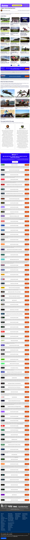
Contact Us (2, 516)
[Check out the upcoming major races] (8, 93)
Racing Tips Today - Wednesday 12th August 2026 (14, 53)
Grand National (24, 519)
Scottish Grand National (17, 516)
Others (9, 10)
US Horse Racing (3, 517)
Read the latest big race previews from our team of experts (7, 118)
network (7, 492)
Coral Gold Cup (24, 516)
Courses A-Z (9, 528)
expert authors (17, 13)
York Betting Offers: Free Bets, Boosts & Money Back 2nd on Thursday (24, 24)
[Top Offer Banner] (15, 5)
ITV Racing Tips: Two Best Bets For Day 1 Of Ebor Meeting (14, 33)
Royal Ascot (16, 519)
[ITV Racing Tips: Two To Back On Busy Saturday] (24, 39)
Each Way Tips (2, 526)
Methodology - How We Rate (4, 518)
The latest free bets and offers (19, 118)
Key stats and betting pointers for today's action (21, 108)
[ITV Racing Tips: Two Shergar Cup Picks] (15, 58)
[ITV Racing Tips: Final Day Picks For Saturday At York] (5, 19)
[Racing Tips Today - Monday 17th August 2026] (15, 39)
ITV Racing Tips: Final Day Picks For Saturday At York (5, 23)
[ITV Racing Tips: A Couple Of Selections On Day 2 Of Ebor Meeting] (5, 29)
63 (17, 65)
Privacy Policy (2, 519)
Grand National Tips (3, 530)
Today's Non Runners (10, 527)
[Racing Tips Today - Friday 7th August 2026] (24, 58)
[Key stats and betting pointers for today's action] (22, 103)
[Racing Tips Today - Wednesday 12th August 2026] (15, 48)
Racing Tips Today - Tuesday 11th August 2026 (24, 52)
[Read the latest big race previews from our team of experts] (8, 114)
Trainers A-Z (9, 530)
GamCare (27, 508)
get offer (26, 174)
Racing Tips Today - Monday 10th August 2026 (5, 62)
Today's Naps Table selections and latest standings (7, 108)
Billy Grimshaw (6, 10)
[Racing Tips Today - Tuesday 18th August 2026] (5, 39)
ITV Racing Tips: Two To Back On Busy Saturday (24, 43)
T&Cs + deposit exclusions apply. (16, 418)
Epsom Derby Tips (3, 529)
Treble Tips (2, 527)
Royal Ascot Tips (3, 528)
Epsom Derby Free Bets (10, 519)
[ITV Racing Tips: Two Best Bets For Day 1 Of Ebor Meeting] (15, 29)
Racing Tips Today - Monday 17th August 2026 (14, 43)
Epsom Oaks (16, 518)
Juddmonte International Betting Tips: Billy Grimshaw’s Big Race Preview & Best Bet (24, 34)
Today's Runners (10, 526)
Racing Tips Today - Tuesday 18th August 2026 (5, 43)
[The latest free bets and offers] (22, 114)
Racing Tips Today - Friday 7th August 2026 (24, 62)
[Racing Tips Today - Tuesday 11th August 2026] (24, 48)
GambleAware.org (21, 219)
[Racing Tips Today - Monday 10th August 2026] (5, 58)
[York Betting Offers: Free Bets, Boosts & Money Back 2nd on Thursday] (24, 19)
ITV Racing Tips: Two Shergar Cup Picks (13, 62)
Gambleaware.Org (13, 213)
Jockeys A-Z (9, 529)
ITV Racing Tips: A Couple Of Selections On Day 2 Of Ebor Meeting (5, 33)
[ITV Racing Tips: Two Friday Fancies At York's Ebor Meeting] (15, 19)
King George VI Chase (24, 517)
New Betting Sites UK (10, 516)
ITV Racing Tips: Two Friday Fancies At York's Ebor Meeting (15, 24)
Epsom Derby (16, 517)
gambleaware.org (8, 343)
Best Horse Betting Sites (10, 517)
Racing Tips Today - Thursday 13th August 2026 (5, 52)
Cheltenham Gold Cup (24, 518)
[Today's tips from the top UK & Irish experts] (22, 93)
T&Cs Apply (16, 159)
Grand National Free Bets (11, 518)
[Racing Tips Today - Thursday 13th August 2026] (5, 48)
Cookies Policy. (15, 536)
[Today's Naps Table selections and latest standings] (8, 103)
